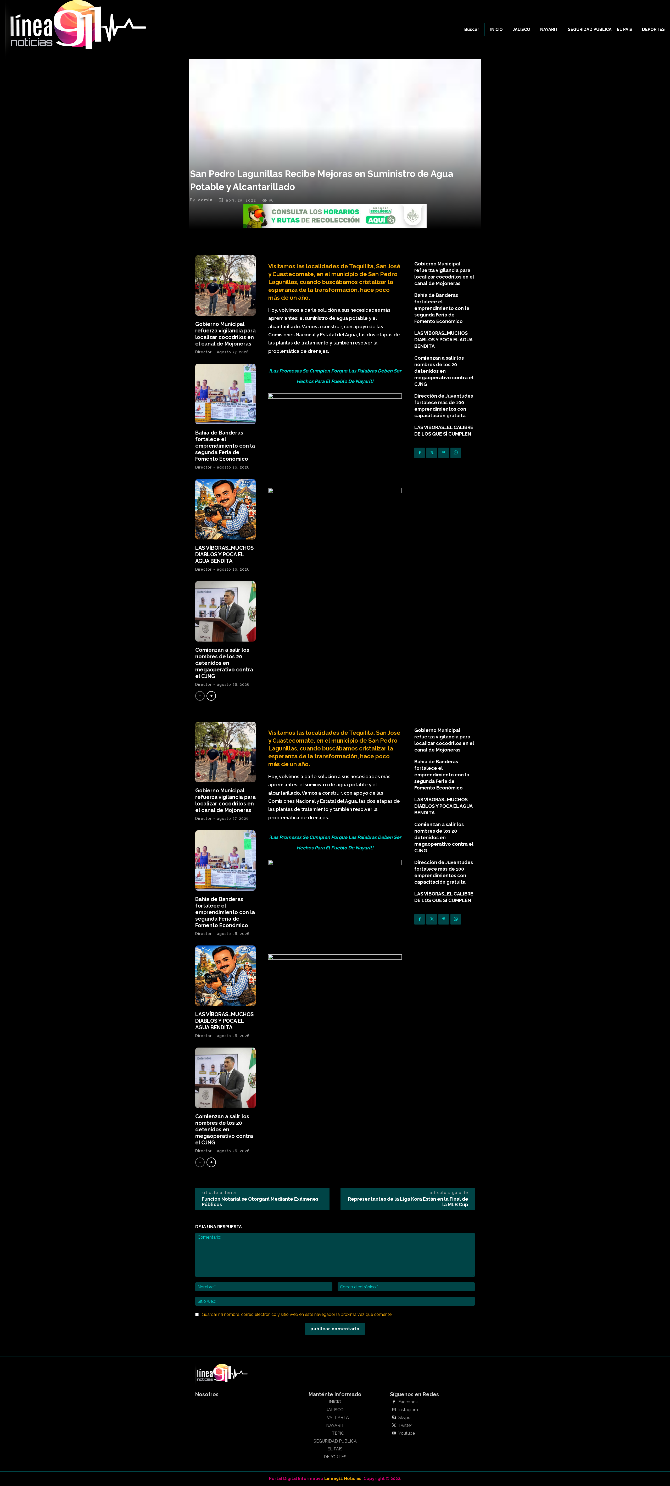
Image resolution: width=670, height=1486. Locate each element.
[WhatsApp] (455, 453)
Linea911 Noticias (342, 1478)
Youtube (406, 1433)
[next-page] (211, 696)
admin (205, 200)
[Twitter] (431, 453)
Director (203, 352)
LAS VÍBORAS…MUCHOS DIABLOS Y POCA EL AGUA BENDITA (224, 554)
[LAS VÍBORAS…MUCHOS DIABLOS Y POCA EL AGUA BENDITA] (225, 509)
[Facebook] (419, 453)
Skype (404, 1418)
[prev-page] (200, 696)
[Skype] (394, 1418)
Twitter (405, 1425)
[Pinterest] (443, 453)
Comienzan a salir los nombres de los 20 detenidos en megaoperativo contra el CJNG (224, 663)
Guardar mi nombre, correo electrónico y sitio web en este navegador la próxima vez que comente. (297, 1314)
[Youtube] (394, 1433)
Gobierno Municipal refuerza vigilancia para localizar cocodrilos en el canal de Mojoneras (225, 334)
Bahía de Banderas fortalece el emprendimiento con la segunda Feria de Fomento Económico (225, 446)
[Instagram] (394, 1410)
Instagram (408, 1410)
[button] (471, 29)
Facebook (408, 1402)
